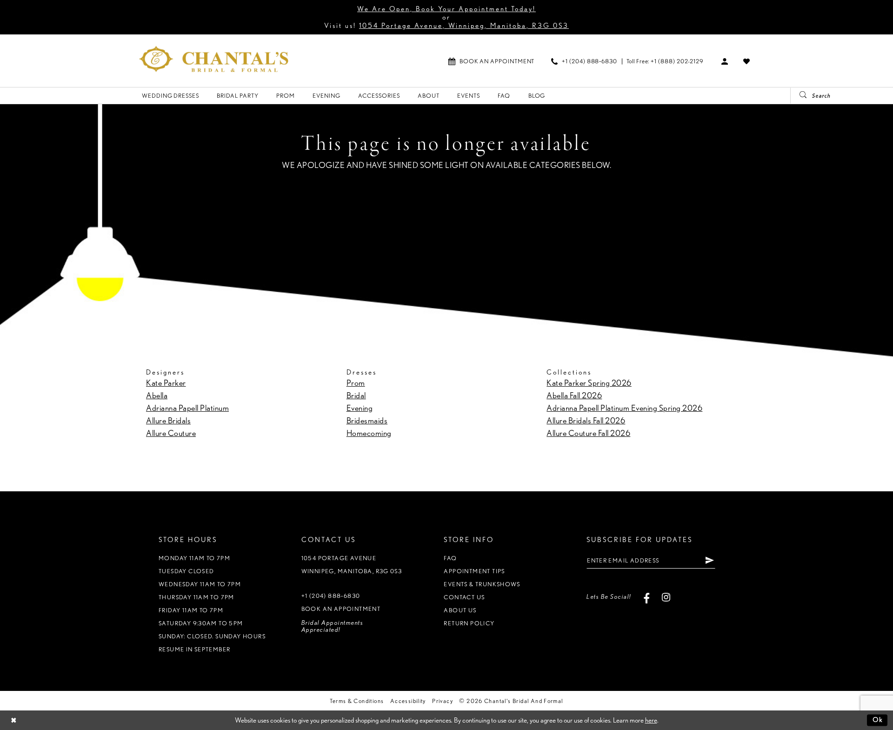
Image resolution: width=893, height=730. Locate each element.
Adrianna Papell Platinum (187, 408)
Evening (360, 408)
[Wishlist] (747, 61)
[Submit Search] (799, 95)
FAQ (450, 558)
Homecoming (369, 433)
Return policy (469, 623)
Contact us (464, 597)
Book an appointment (340, 608)
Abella (156, 395)
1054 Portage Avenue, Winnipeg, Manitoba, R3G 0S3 (464, 25)
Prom (356, 383)
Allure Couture (171, 433)
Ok (878, 720)
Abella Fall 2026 (574, 395)
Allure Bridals (168, 420)
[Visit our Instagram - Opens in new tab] (666, 596)
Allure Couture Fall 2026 (588, 433)
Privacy (442, 700)
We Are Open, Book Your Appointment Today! (446, 9)
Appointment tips (474, 571)
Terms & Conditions (357, 700)
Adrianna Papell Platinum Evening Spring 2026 (624, 408)
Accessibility (408, 700)
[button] (725, 61)
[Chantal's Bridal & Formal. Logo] (213, 59)
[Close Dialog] (14, 720)
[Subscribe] (709, 560)
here (651, 720)
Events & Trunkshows (482, 584)
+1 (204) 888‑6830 (330, 595)
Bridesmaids (367, 420)
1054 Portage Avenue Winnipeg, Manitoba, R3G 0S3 (351, 565)
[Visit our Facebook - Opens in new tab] (646, 596)
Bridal (356, 395)
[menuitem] (491, 61)
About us (460, 610)
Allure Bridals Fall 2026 (585, 420)
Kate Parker (166, 383)
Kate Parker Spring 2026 (589, 383)
